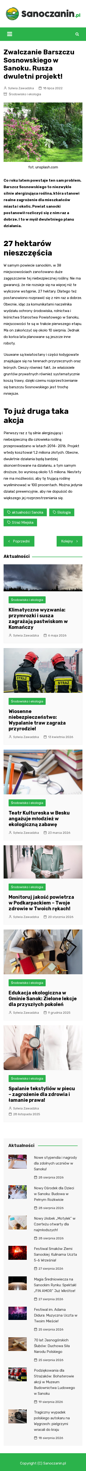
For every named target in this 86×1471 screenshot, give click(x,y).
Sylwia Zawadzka (21, 88)
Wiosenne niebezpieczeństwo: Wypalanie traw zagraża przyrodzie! (37, 720)
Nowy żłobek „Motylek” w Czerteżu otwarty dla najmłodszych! (54, 1224)
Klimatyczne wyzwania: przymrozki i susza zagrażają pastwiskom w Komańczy (38, 618)
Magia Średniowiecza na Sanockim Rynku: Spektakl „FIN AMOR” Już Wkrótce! (55, 1285)
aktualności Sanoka (27, 512)
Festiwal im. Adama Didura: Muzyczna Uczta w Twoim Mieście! (55, 1315)
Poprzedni (21, 541)
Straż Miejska (22, 522)
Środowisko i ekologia (25, 94)
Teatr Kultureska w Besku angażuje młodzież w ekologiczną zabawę (39, 818)
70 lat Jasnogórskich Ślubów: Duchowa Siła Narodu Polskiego (52, 1346)
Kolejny (67, 541)
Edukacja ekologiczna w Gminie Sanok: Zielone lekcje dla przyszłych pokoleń (43, 998)
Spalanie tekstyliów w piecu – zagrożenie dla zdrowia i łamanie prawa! (42, 1094)
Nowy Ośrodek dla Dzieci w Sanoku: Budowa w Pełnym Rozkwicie (54, 1194)
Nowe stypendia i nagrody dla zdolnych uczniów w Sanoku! (55, 1163)
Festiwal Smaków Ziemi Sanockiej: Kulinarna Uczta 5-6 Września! (55, 1254)
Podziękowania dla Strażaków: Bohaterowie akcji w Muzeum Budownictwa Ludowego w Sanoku (54, 1382)
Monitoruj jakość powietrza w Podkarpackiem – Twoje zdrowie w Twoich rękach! (41, 902)
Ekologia (64, 512)
